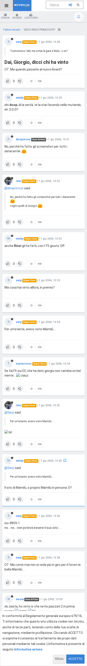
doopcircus (23, 139)
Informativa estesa (28, 649)
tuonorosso (24, 363)
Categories (31, 18)
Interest (17, 18)
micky (19, 97)
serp (19, 41)
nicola (20, 599)
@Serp (9, 412)
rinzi (18, 181)
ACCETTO (75, 658)
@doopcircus (13, 188)
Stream (5, 18)
